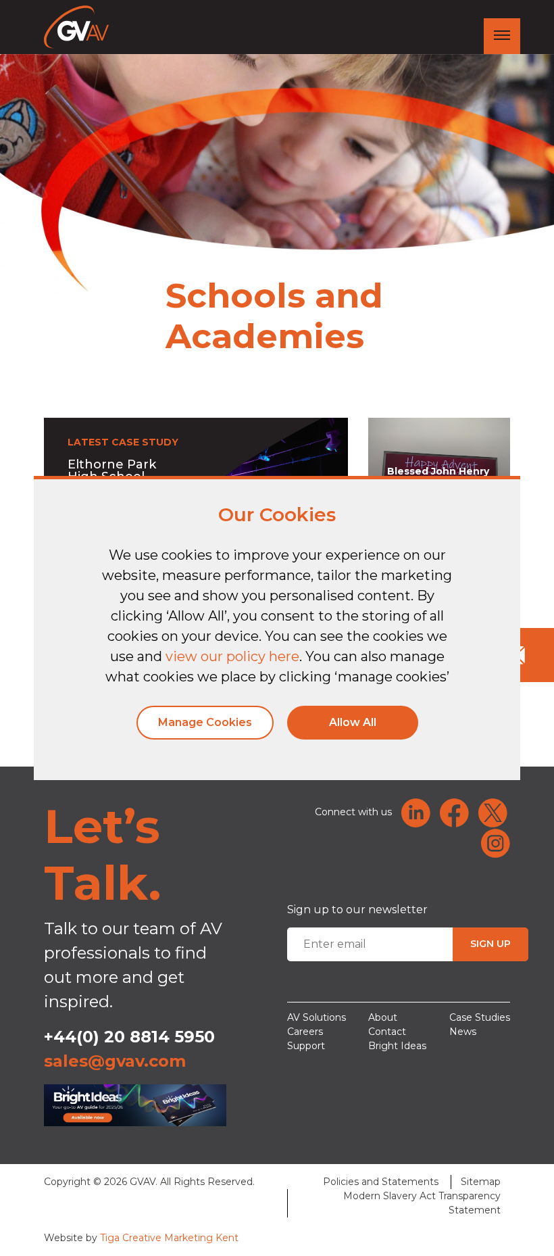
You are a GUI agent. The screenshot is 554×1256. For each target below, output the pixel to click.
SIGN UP (490, 944)
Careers (305, 1031)
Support (306, 1046)
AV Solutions (316, 1017)
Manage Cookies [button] (205, 722)
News (462, 1031)
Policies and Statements (380, 1182)
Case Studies (479, 1017)
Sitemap (481, 1182)
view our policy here (232, 656)
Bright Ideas (397, 1046)
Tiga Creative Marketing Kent (169, 1238)
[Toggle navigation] (502, 36)
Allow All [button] (352, 722)
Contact (387, 1031)
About (382, 1017)
